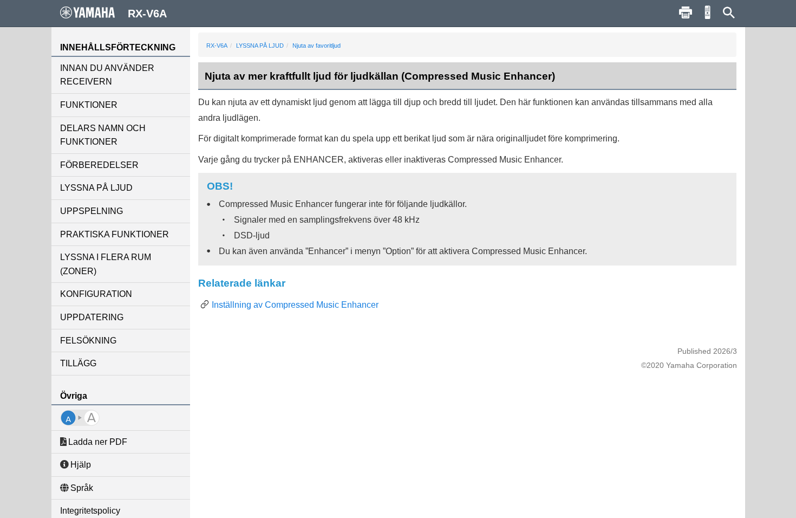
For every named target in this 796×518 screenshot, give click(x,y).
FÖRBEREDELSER (99, 165)
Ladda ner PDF (97, 441)
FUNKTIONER (89, 104)
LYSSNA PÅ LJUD (96, 187)
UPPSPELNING (91, 211)
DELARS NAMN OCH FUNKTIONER (103, 135)
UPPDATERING (91, 317)
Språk (81, 488)
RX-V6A (216, 45)
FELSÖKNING (88, 340)
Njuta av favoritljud (316, 45)
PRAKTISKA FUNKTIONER (114, 234)
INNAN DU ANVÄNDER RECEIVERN (107, 75)
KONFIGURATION (96, 294)
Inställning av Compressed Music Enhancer (295, 304)
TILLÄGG (78, 363)
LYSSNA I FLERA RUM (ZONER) (105, 264)
